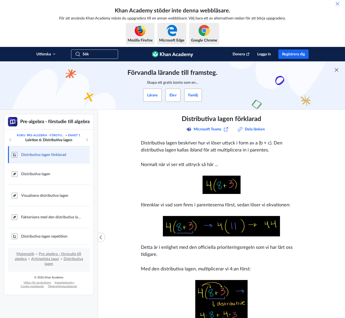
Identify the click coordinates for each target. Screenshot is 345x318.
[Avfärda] (337, 4)
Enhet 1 (74, 135)
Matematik (25, 254)
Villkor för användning (37, 282)
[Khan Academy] (172, 54)
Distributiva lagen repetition (44, 236)
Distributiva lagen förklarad (43, 155)
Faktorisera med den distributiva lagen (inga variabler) (51, 217)
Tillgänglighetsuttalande (62, 286)
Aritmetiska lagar (45, 259)
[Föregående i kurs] (10, 140)
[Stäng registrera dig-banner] (336, 70)
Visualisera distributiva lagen (44, 195)
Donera (239, 54)
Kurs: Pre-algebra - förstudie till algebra (41, 135)
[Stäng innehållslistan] (101, 237)
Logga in (264, 54)
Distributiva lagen (35, 174)
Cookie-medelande (32, 286)
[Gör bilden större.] (222, 185)
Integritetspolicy (64, 282)
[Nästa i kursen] (87, 140)
